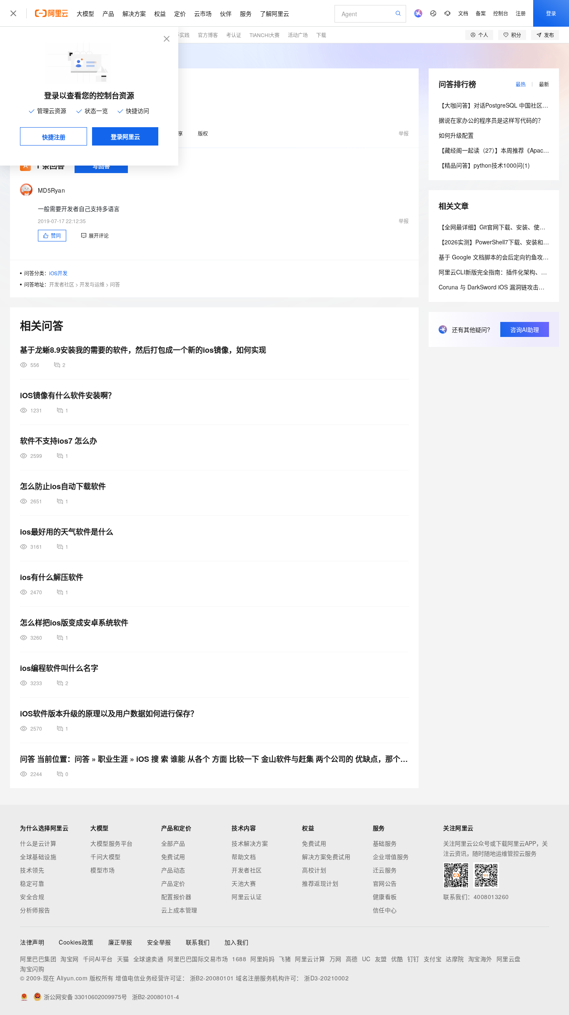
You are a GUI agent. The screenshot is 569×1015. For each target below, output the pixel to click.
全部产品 (173, 843)
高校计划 (314, 870)
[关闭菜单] (13, 13)
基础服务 (385, 843)
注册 (521, 13)
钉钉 (413, 959)
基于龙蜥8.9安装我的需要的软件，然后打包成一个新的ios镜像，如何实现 (143, 349)
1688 (239, 959)
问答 (115, 284)
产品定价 (173, 883)
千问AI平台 (98, 959)
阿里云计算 (310, 959)
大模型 (85, 13)
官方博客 (208, 34)
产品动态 (173, 870)
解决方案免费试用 (326, 856)
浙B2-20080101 (212, 978)
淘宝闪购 (32, 969)
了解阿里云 (274, 13)
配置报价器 (176, 896)
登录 (551, 13)
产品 (108, 13)
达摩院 (455, 959)
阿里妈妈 (262, 959)
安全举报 (159, 942)
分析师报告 (35, 910)
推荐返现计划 (320, 883)
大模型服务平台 (111, 843)
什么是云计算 (38, 843)
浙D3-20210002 (326, 978)
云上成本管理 (179, 910)
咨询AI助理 (524, 329)
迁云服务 (385, 870)
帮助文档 (244, 856)
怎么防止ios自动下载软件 (63, 486)
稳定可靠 (32, 883)
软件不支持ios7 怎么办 (58, 440)
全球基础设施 (38, 856)
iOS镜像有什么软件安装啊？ (67, 395)
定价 (180, 13)
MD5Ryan (51, 190)
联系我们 (198, 942)
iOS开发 (58, 272)
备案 (481, 13)
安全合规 (32, 896)
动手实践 (180, 34)
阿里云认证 (247, 896)
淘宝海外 (480, 959)
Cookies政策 (76, 942)
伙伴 (226, 13)
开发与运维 (92, 284)
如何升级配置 (456, 135)
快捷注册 (53, 137)
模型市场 (102, 870)
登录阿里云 (125, 136)
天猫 (123, 959)
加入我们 (237, 942)
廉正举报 (120, 942)
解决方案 (134, 13)
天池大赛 (244, 883)
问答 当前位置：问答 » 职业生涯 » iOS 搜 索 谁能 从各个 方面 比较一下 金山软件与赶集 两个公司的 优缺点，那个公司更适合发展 (214, 759)
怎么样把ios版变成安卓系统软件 (74, 622)
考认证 (233, 34)
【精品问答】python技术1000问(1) (484, 165)
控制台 (500, 13)
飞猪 (285, 959)
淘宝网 (69, 959)
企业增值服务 (391, 856)
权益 (160, 13)
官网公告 (385, 883)
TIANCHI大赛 (265, 34)
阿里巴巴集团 (38, 959)
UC (366, 959)
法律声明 (32, 942)
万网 (335, 959)
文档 (463, 13)
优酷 (397, 959)
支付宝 (433, 959)
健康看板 (385, 896)
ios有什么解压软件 (51, 577)
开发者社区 (61, 284)
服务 (246, 13)
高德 (352, 959)
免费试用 (173, 856)
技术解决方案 (250, 843)
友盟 (381, 959)
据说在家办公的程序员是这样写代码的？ (491, 120)
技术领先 (32, 870)
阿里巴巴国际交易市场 (197, 959)
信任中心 (385, 910)
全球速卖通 (148, 959)
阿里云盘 (509, 959)
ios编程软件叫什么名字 (59, 668)
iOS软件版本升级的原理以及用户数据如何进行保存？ (109, 713)
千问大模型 (105, 856)
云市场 (203, 13)
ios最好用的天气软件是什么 (66, 531)
